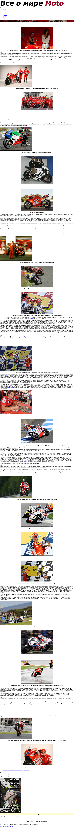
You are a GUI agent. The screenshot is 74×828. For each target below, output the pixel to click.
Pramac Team (59, 124)
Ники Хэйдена (13, 62)
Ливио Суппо (56, 713)
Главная (4, 11)
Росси (25, 336)
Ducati (7, 770)
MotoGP (4, 14)
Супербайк (5, 15)
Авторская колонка (13, 770)
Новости (4, 12)
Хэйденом (26, 461)
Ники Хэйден (26, 770)
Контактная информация (5, 818)
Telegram (4, 16)
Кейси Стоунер (20, 770)
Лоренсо (6, 375)
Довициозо (32, 318)
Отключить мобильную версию (6, 826)
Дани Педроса (10, 387)
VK (3, 17)
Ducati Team (41, 124)
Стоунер (5, 698)
